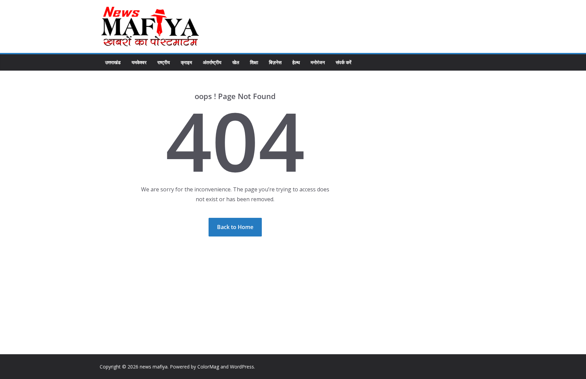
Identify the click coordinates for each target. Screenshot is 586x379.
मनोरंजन (318, 62)
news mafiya (154, 366)
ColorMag (208, 366)
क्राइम (186, 62)
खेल (235, 62)
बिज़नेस (275, 62)
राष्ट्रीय (163, 62)
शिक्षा (254, 62)
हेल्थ (296, 62)
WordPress (242, 366)
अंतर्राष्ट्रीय (212, 62)
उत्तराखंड (113, 62)
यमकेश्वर (139, 62)
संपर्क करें (343, 62)
